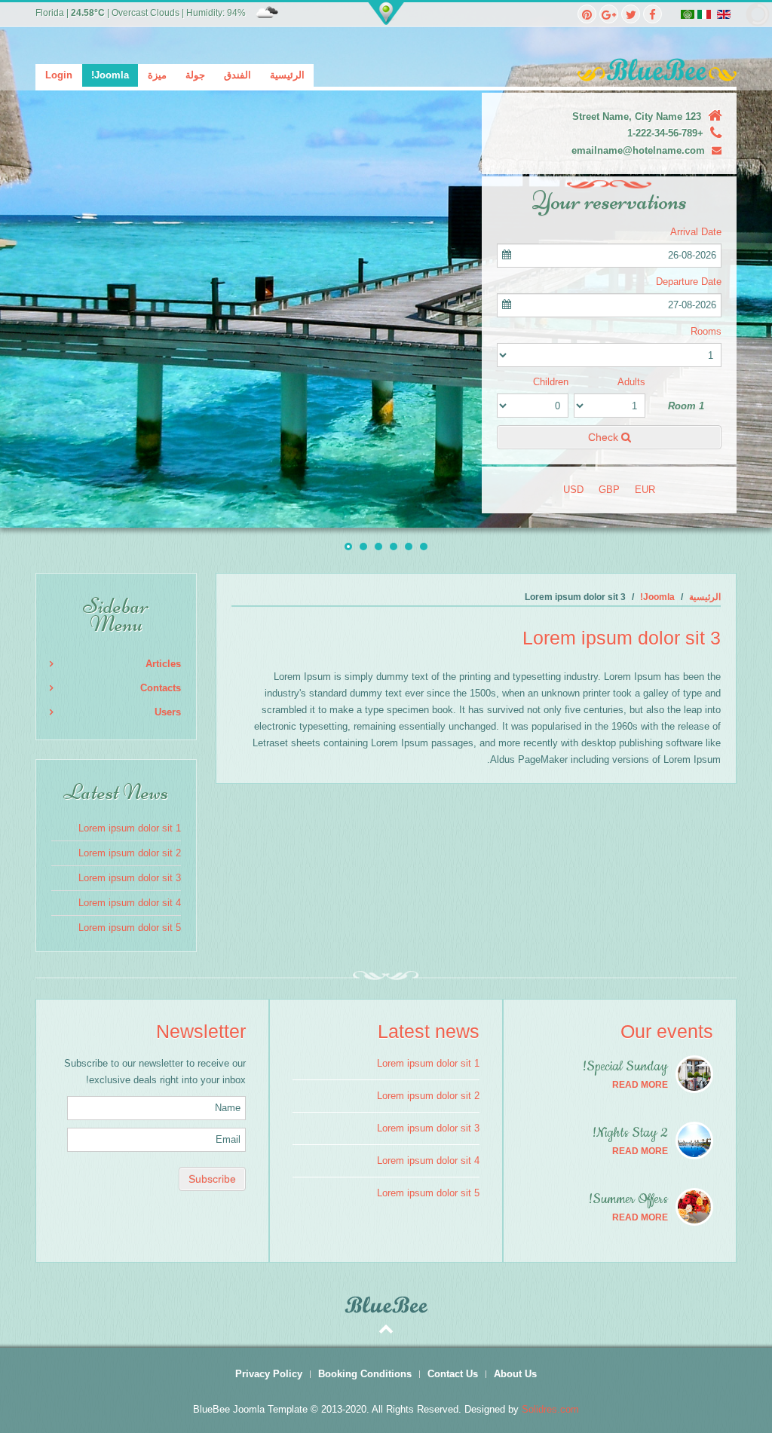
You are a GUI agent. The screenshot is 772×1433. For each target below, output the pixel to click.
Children (550, 381)
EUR (645, 489)
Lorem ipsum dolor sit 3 (129, 877)
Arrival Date (695, 231)
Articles (163, 663)
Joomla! (110, 75)
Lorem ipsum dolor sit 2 (129, 853)
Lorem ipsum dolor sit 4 (129, 902)
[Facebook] (652, 14)
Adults (631, 381)
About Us (515, 1373)
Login (58, 75)
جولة (195, 75)
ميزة (157, 75)
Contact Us (452, 1373)
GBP (609, 489)
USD (573, 489)
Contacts (160, 688)
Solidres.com (550, 1409)
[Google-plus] (608, 14)
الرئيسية (287, 75)
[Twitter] (630, 14)
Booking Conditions (365, 1373)
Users (168, 712)
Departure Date (688, 281)
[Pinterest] (586, 14)
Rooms (706, 331)
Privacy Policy (268, 1373)
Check (604, 437)
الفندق (237, 75)
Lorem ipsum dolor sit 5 (129, 927)
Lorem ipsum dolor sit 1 (129, 828)
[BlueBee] (386, 69)
